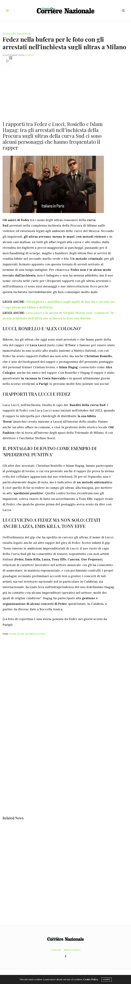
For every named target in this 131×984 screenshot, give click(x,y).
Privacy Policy (72, 950)
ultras (41, 634)
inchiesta (30, 634)
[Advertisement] (59, 93)
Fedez (12, 634)
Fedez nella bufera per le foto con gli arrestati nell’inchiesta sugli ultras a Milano (64, 43)
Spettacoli (23, 33)
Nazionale (9, 33)
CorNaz (29, 55)
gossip (20, 634)
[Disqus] (65, 683)
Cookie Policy (90, 979)
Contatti (55, 950)
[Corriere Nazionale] (65, 10)
